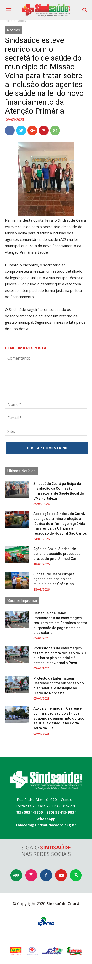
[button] (85, 8)
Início (8, 21)
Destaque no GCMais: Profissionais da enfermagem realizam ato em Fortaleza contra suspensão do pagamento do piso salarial (60, 623)
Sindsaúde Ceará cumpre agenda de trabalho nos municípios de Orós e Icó (53, 579)
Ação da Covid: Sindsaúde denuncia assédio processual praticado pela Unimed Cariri (57, 554)
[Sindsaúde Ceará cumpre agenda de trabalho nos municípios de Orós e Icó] (17, 580)
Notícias (22, 21)
